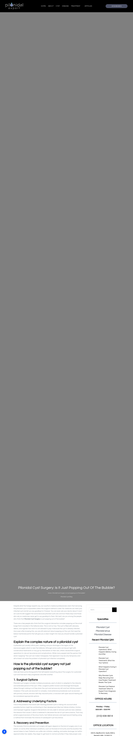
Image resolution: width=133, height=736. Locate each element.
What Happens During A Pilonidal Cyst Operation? (107, 669)
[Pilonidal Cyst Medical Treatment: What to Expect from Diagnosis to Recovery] (93, 688)
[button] (103, 716)
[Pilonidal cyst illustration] (93, 677)
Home (49, 593)
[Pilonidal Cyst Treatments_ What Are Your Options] (93, 658)
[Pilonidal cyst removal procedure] (93, 667)
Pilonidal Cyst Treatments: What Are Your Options (107, 660)
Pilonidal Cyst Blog (66, 596)
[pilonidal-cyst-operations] (93, 649)
